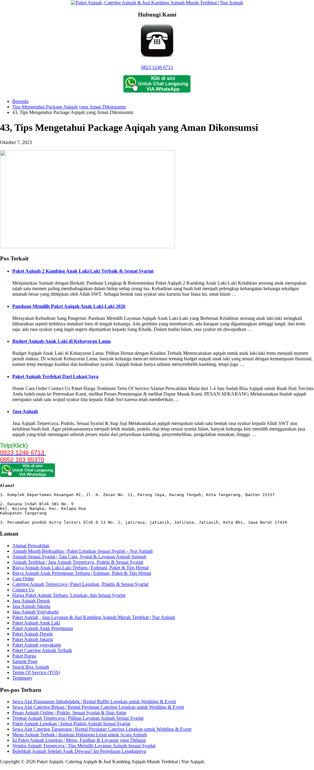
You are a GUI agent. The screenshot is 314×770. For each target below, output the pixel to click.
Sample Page (24, 661)
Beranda (20, 101)
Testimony (22, 678)
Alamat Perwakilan (30, 545)
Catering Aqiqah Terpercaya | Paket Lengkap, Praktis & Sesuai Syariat (80, 584)
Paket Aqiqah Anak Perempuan (42, 628)
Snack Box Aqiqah (30, 666)
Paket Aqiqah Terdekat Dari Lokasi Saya (55, 376)
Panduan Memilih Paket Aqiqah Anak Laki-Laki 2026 (68, 306)
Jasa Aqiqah (25, 411)
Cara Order (23, 578)
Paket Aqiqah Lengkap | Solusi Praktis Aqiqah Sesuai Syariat (71, 723)
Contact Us (23, 589)
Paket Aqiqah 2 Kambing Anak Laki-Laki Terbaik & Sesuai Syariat (83, 271)
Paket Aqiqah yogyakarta (36, 644)
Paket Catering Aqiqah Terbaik (42, 650)
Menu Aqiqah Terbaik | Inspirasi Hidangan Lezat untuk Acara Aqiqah (79, 734)
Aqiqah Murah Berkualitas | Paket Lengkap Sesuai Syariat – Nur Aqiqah (82, 551)
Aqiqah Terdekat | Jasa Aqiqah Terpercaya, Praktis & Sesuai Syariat (77, 562)
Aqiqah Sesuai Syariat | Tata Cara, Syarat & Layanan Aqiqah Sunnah (79, 556)
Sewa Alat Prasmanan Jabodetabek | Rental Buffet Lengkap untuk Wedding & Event (94, 701)
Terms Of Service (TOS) (36, 672)
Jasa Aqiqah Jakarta (31, 606)
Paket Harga (24, 655)
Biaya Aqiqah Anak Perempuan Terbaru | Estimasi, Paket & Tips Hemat (81, 573)
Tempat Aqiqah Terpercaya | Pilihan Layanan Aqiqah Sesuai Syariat (78, 718)
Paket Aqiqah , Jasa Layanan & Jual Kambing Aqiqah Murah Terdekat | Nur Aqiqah (93, 617)
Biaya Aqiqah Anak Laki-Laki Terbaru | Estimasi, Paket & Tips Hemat (80, 567)
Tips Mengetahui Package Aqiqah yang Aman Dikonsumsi (69, 106)
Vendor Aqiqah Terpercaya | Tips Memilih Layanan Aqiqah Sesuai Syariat (83, 745)
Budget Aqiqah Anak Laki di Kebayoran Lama (61, 341)
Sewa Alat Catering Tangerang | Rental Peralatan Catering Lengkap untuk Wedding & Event (101, 729)
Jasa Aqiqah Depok (31, 600)
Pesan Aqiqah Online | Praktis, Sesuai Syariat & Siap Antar (69, 712)
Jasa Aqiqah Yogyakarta (35, 611)
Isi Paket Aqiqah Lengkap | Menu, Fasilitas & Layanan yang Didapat (79, 740)
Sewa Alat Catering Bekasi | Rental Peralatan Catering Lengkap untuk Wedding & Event (98, 707)
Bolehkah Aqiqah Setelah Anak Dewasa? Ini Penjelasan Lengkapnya (79, 751)
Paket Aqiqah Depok (32, 633)
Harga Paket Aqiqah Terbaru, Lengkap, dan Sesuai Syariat (68, 595)
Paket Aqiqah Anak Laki (36, 622)
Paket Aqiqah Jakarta (32, 639)
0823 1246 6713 (157, 67)
